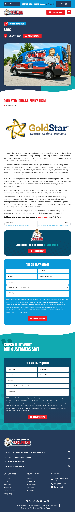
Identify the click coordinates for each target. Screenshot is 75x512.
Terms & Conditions (23, 312)
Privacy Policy (10, 312)
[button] (69, 12)
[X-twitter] (30, 501)
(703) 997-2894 (15, 36)
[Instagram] (48, 501)
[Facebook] (27, 501)
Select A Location (11, 4)
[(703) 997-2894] (5, 36)
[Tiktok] (34, 501)
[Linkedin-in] (45, 501)
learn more (42, 217)
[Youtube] (41, 501)
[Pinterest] (37, 501)
